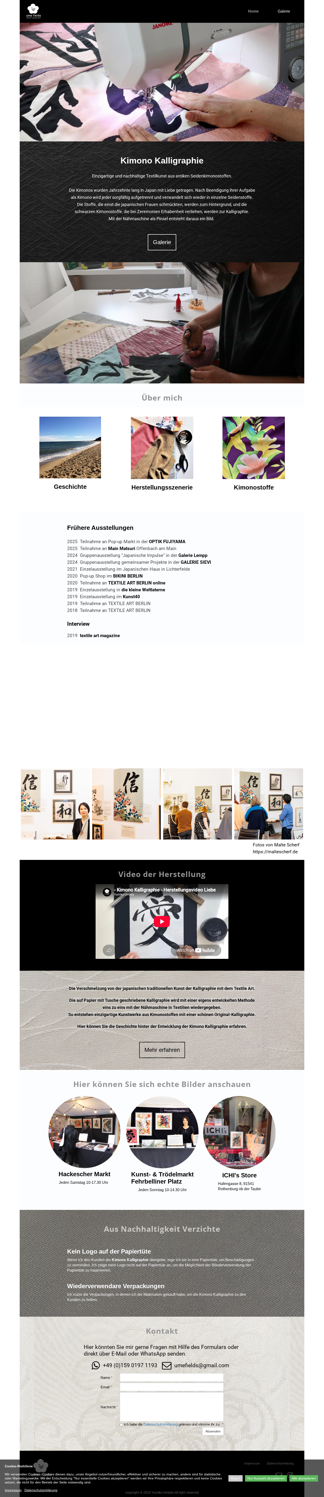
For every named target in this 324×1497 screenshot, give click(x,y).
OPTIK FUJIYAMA (167, 541)
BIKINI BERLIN (128, 576)
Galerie (284, 11)
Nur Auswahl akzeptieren (266, 1478)
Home (253, 11)
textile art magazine (100, 635)
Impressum (13, 1490)
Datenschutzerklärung (160, 1424)
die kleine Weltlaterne (143, 589)
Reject (235, 1478)
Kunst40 (131, 596)
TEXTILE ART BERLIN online (136, 583)
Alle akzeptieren (304, 1478)
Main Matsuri (121, 548)
